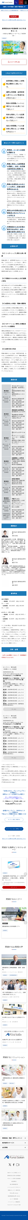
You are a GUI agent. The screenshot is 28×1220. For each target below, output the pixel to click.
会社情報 (5, 1147)
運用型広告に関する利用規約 (14, 1175)
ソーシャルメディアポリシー (14, 1187)
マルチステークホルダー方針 (14, 1204)
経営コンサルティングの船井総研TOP (9, 10)
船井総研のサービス (8, 1142)
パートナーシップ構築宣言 (14, 1201)
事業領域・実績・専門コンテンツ (12, 1138)
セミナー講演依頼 (14, 1199)
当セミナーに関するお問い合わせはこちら (14, 20)
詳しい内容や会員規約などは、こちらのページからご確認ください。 (14, 798)
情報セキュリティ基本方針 (14, 1190)
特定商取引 (14, 1181)
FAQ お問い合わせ (14, 1193)
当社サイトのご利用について (14, 1172)
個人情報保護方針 (14, 1184)
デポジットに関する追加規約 (14, 1178)
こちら (5, 643)
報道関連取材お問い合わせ (14, 1196)
